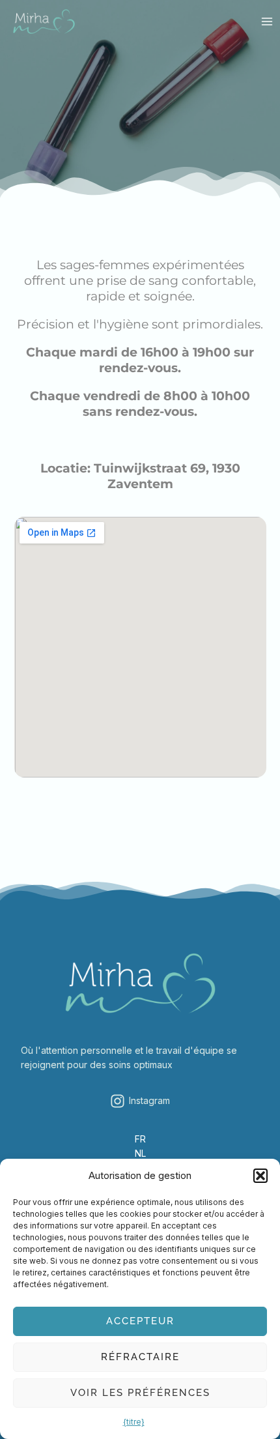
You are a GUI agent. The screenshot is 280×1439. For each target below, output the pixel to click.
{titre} (134, 1422)
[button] (260, 1175)
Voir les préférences (140, 1393)
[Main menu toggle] (266, 21)
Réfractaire (140, 1357)
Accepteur (140, 1321)
